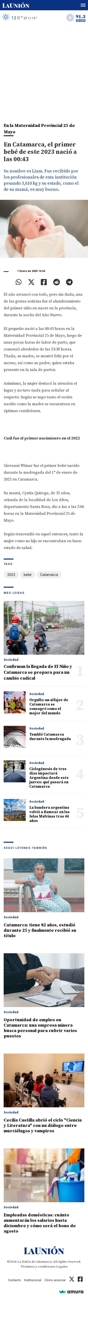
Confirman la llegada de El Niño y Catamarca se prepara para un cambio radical (38, 672)
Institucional (32, 1280)
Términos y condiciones (38, 1266)
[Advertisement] (44, 71)
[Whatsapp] (19, 282)
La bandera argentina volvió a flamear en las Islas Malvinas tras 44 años (49, 814)
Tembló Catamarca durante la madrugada (50, 736)
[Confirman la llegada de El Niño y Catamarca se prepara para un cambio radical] (44, 628)
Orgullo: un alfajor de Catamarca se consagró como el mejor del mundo (48, 707)
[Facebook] (44, 282)
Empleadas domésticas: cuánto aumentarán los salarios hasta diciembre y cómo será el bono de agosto (40, 1223)
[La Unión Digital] (15, 5)
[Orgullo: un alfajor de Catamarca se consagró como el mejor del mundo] (15, 702)
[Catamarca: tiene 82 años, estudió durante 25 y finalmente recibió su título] (44, 885)
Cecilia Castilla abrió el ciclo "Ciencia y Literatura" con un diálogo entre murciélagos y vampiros (43, 1125)
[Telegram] (69, 282)
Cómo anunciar (55, 1280)
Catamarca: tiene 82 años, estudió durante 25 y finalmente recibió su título (40, 930)
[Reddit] (56, 282)
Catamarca (49, 574)
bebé (28, 574)
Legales (62, 1266)
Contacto (14, 1280)
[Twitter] (31, 282)
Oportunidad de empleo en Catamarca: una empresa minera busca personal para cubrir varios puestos (40, 1028)
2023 (11, 574)
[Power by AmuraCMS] (71, 1291)
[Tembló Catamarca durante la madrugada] (15, 737)
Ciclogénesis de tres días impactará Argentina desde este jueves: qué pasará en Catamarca (49, 778)
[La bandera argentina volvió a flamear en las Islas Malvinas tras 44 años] (15, 810)
